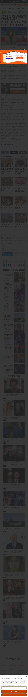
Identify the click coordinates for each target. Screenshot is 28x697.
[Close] (26, 676)
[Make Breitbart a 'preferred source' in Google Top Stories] (13, 56)
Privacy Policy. (17, 685)
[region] (14, 686)
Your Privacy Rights (14, 687)
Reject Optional (14, 691)
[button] (14, 348)
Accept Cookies (14, 694)
